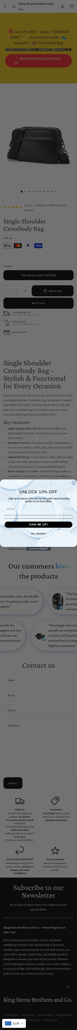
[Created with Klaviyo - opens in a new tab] (38, 549)
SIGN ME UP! (38, 524)
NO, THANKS (38, 534)
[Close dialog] (74, 483)
